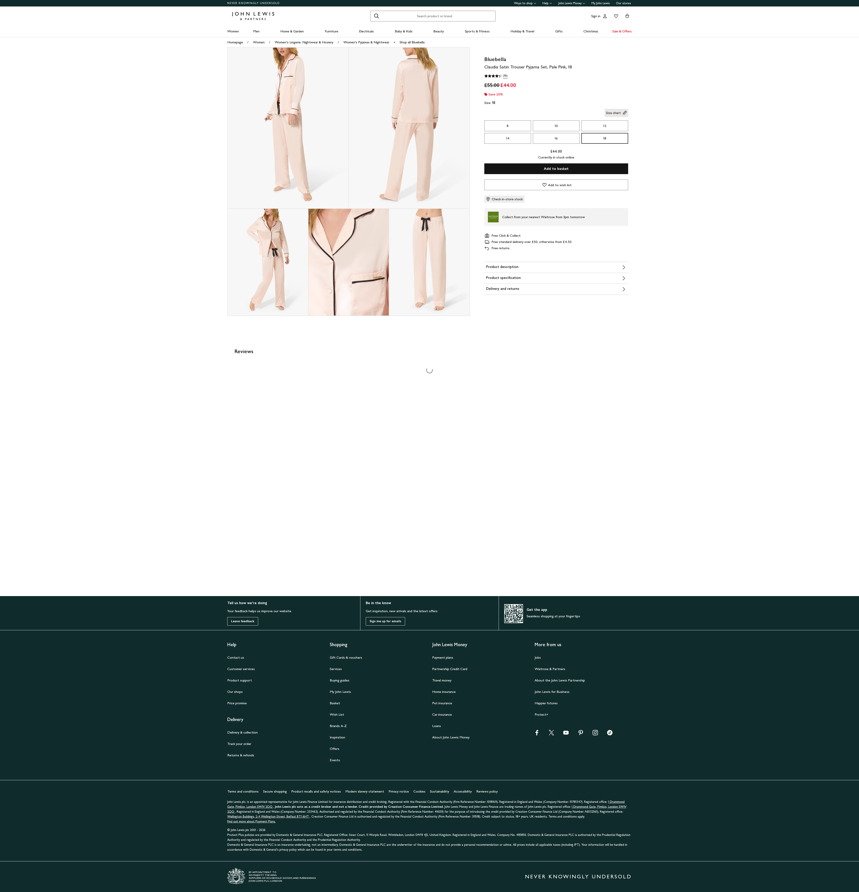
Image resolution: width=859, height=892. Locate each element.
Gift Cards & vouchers (346, 657)
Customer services (241, 669)
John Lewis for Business (552, 692)
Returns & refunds (240, 755)
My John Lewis (600, 3)
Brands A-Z (338, 726)
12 (604, 126)
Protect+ (541, 714)
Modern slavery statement (364, 791)
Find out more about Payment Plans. (251, 821)
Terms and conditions (243, 791)
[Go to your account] (604, 16)
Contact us (235, 657)
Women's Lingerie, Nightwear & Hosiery (304, 42)
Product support (239, 680)
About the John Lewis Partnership (560, 680)
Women (233, 31)
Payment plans (442, 657)
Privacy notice (399, 791)
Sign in (595, 16)
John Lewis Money (570, 3)
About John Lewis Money (451, 737)
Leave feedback (242, 621)
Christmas (590, 31)
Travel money (441, 680)
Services (336, 669)
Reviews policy (487, 791)
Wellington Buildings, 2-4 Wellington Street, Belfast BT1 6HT (268, 816)
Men (256, 31)
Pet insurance (442, 703)
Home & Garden (292, 31)
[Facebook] (537, 734)
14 (507, 138)
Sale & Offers (622, 31)
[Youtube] (566, 734)
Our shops (235, 692)
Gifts (559, 31)
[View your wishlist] (615, 16)
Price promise (237, 703)
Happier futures (546, 703)
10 (556, 126)
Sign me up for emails (385, 621)
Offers (334, 748)
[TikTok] (609, 734)
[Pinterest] (580, 734)
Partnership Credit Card (449, 669)
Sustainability (439, 791)
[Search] (376, 16)
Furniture (331, 31)
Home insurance (444, 692)
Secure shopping (275, 791)
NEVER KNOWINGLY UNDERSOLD (253, 3)
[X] (551, 734)
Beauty (438, 31)
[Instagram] (595, 734)
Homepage (235, 42)
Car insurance (442, 714)
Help (545, 3)
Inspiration (337, 737)
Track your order (239, 744)
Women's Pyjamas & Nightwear (366, 42)
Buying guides (339, 680)
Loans (436, 726)
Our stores (623, 3)
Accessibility (463, 791)
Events (335, 760)
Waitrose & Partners (550, 669)
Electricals (366, 31)
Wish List (337, 714)
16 (556, 138)
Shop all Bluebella (412, 42)
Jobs (538, 657)
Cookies (419, 791)
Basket (335, 703)
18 (604, 138)
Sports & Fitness (477, 31)
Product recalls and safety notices (316, 791)
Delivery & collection (242, 732)
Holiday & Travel (522, 31)
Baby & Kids (403, 31)
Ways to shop (523, 3)
